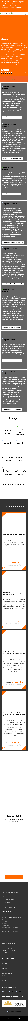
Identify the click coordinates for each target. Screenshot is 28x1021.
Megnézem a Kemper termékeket (12, 117)
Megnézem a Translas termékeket (12, 360)
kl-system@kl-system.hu (18, 1)
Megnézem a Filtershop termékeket (12, 158)
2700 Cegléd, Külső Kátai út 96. (11, 892)
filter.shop (4, 968)
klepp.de (4, 978)
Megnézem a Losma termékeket (11, 194)
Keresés (7, 3)
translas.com (5, 980)
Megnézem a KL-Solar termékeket (12, 409)
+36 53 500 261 (8, 902)
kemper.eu (4, 963)
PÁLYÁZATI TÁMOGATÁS (7, 948)
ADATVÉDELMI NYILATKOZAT (8, 943)
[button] (23, 73)
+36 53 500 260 (5, 1)
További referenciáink (14, 877)
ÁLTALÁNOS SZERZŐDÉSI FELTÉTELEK (11, 945)
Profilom (15, 3)
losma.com (4, 970)
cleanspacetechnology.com (8, 973)
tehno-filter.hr (5, 975)
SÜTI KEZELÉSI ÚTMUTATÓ (8, 950)
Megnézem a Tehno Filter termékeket (13, 284)
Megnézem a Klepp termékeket (11, 327)
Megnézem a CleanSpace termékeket (13, 242)
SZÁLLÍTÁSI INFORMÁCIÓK (8, 953)
